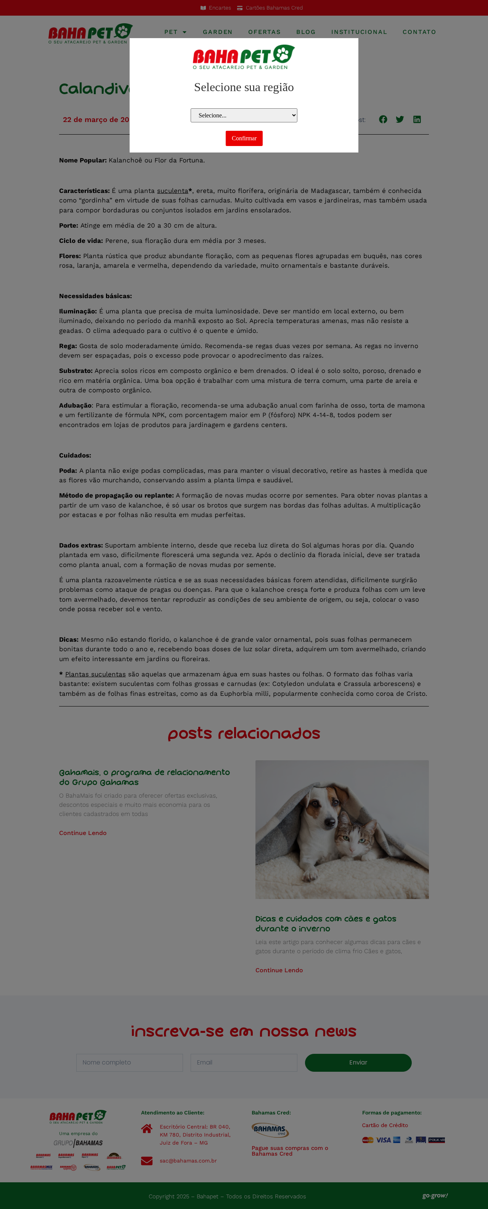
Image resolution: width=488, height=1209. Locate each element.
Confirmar (244, 138)
